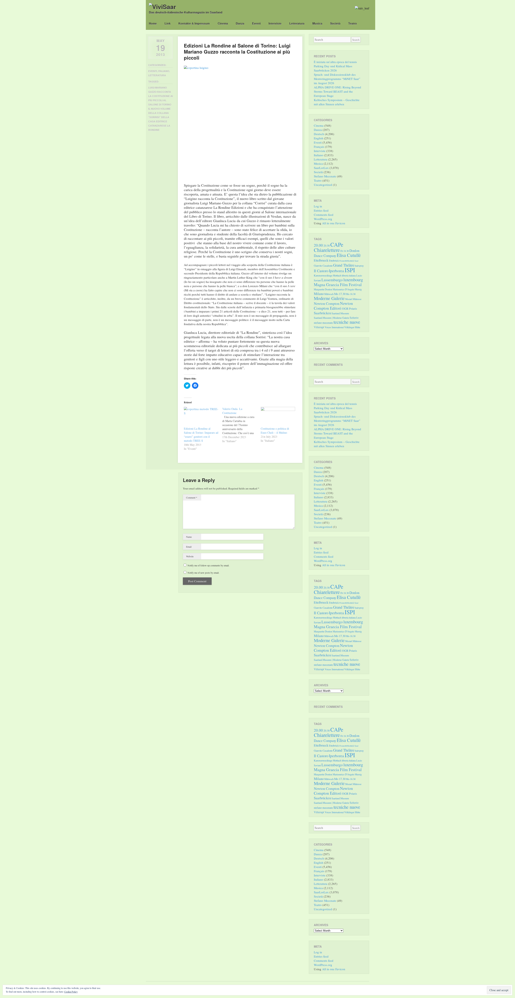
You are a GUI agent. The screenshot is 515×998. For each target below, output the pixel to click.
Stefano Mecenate (325, 176)
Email (189, 546)
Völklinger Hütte (352, 327)
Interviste (275, 23)
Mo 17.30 (339, 294)
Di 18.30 (344, 250)
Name (189, 536)
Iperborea (336, 270)
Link (168, 23)
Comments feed (323, 215)
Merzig (358, 289)
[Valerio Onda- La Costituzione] (241, 425)
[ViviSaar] (162, 6)
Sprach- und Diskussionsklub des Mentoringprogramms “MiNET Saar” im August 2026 (337, 78)
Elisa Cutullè (349, 255)
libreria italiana (349, 275)
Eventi (256, 23)
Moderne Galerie (329, 298)
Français (319, 147)
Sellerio (354, 318)
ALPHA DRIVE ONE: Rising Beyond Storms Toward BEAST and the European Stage (337, 91)
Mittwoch (329, 294)
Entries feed (321, 210)
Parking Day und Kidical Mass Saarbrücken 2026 (333, 68)
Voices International (334, 327)
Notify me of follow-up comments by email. (208, 565)
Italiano (163, 71)
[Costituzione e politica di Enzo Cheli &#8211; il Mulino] (278, 417)
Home (153, 23)
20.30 (326, 245)
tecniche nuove (347, 322)
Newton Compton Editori (333, 306)
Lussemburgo (332, 279)
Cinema (223, 23)
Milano (319, 293)
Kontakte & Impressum (194, 23)
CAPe (336, 244)
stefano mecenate (323, 323)
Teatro (352, 23)
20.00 (318, 245)
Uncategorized (323, 185)
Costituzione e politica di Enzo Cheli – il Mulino (275, 430)
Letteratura (296, 23)
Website (190, 556)
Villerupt (319, 327)
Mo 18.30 (350, 294)
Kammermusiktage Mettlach (327, 275)
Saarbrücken (322, 313)
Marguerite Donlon (323, 289)
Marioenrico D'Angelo (343, 289)
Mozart (348, 299)
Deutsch (319, 134)
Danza (240, 23)
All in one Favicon (333, 223)
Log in (318, 206)
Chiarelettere (327, 249)
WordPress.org (323, 219)
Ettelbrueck (321, 260)
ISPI (350, 270)
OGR (345, 308)
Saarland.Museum (340, 313)
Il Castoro (321, 270)
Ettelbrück (334, 260)
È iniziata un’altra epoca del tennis (335, 62)
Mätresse (357, 299)
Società (335, 23)
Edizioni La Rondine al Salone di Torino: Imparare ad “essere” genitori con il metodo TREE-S (201, 435)
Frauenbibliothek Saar (348, 260)
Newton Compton (326, 303)
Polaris (353, 308)
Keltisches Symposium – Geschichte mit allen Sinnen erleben (336, 102)
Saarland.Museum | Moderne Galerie (331, 317)
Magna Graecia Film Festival (338, 284)
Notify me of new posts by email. (203, 572)
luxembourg (353, 279)
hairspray (359, 265)
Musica (317, 23)
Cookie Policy (71, 991)
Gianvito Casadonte (323, 265)
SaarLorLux (321, 168)
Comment (191, 497)
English (318, 138)
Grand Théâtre (343, 265)
